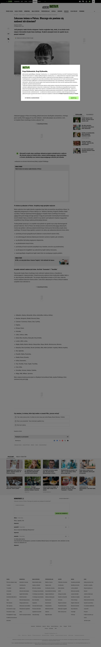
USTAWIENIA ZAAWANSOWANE (32, 97)
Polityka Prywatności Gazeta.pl (66, 93)
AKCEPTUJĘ (73, 98)
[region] (50, 83)
